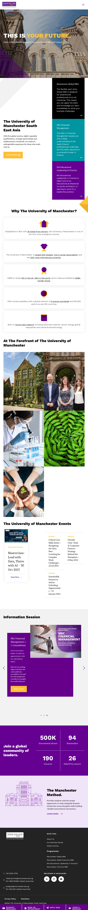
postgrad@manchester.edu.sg (17, 886)
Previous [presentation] (4, 668)
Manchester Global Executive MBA (60, 860)
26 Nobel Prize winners (37, 231)
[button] (41, 715)
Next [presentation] (84, 668)
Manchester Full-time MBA (57, 867)
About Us (50, 839)
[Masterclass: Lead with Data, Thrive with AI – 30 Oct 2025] (16, 536)
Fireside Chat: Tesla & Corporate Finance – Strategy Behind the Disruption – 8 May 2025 (73, 549)
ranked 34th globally (44, 255)
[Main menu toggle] (83, 4)
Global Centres (53, 846)
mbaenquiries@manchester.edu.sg (19, 878)
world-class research (24, 325)
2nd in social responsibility (66, 255)
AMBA (77, 278)
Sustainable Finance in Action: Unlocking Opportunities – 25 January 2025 (55, 585)
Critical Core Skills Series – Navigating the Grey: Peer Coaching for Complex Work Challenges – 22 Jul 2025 (55, 552)
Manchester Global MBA (68, 84)
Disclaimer (25, 899)
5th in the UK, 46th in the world (36, 278)
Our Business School (55, 842)
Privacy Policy (10, 899)
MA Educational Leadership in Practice (62, 863)
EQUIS (47, 281)
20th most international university (45, 257)
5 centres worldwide (60, 301)
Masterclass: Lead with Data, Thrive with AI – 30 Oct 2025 (16, 561)
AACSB (40, 281)
